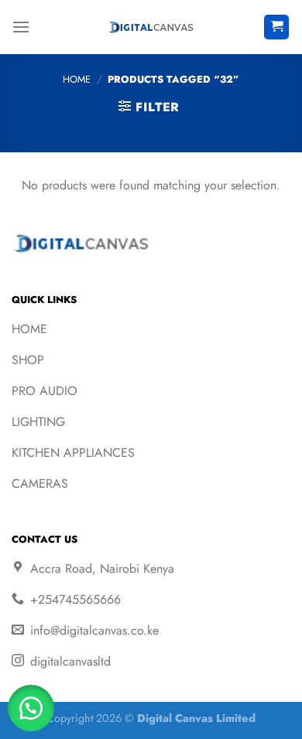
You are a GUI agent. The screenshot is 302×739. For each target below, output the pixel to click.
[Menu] (21, 27)
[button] (31, 708)
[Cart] (276, 27)
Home (77, 79)
